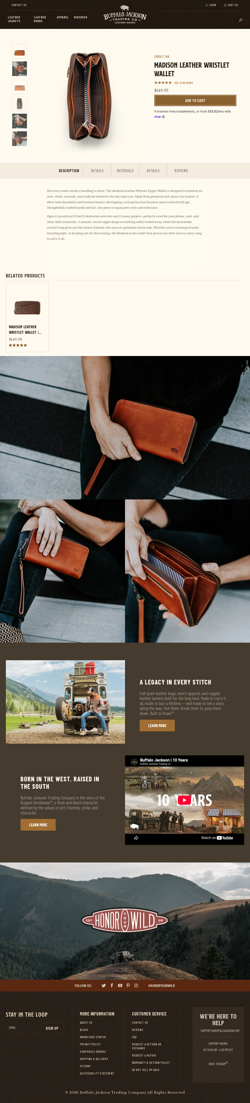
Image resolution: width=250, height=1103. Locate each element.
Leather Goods (40, 19)
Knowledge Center (93, 1037)
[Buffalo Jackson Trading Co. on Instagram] (136, 985)
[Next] (142, 98)
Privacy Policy (90, 1044)
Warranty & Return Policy (151, 1062)
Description (69, 170)
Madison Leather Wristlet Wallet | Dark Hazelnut (24, 329)
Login (212, 5)
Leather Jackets (14, 19)
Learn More (157, 725)
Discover (80, 17)
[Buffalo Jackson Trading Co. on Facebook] (112, 985)
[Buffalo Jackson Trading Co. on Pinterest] (128, 985)
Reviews (181, 170)
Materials (125, 170)
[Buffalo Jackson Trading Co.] (125, 14)
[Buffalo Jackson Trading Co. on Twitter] (104, 985)
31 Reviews (186, 83)
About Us (86, 1022)
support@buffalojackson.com (220, 1030)
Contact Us (19, 5)
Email (12, 1027)
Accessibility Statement (97, 1073)
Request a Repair (144, 1055)
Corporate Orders (93, 1051)
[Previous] (35, 98)
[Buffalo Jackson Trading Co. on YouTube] (120, 985)
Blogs (84, 1029)
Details (97, 170)
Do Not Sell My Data (145, 1070)
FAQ (134, 1037)
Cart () (232, 5)
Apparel (63, 17)
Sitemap (85, 1066)
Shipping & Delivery (94, 1059)
